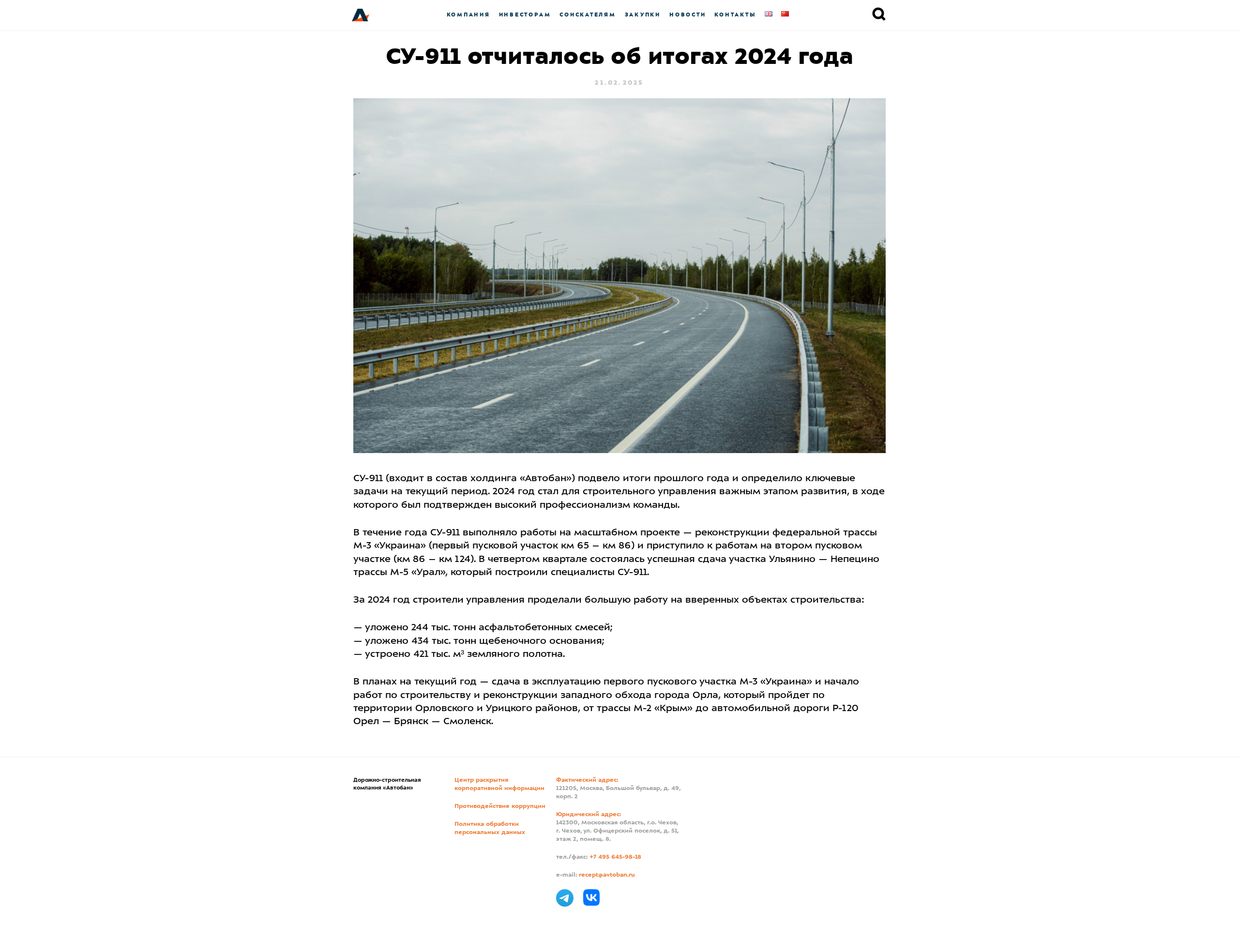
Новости (687, 15)
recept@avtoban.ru (607, 875)
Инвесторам (525, 15)
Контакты (735, 15)
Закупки (643, 15)
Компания (468, 15)
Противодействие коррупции (499, 806)
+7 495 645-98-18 (615, 857)
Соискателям (587, 15)
